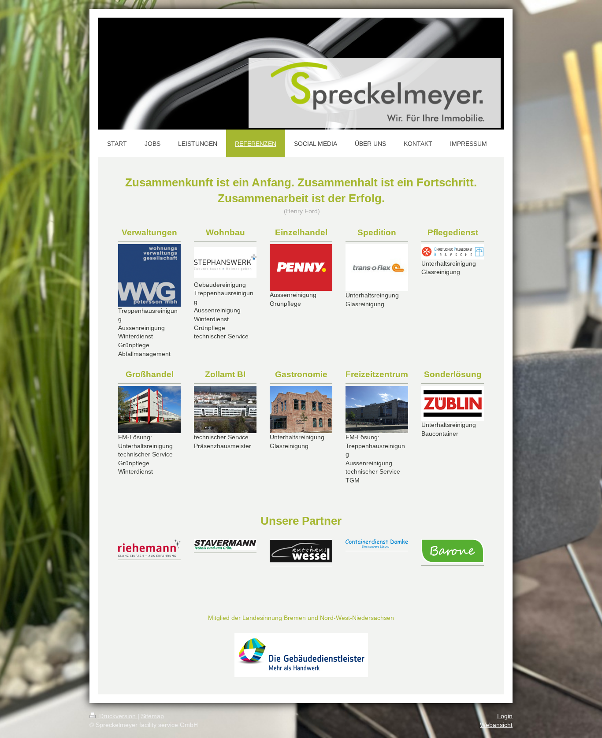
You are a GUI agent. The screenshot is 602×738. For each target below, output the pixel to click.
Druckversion (117, 715)
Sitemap (152, 715)
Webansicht (496, 724)
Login (505, 715)
